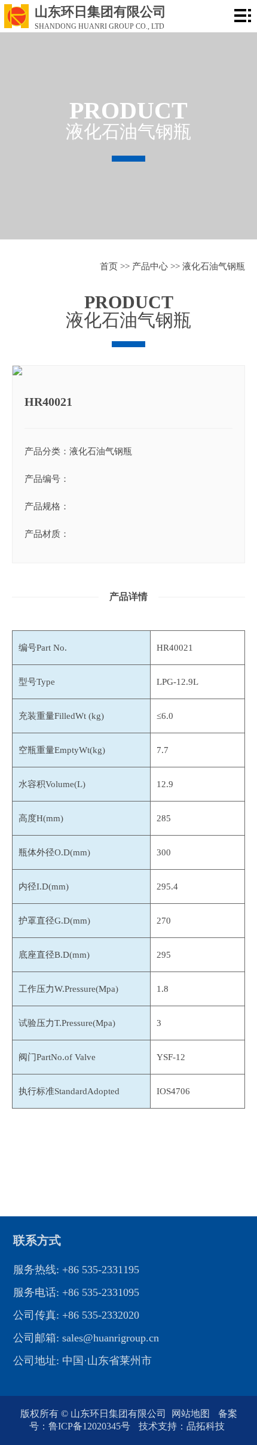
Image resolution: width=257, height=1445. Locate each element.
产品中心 (150, 266)
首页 (109, 266)
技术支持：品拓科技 (182, 1426)
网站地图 (192, 1413)
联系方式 (37, 1240)
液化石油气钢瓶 (213, 266)
